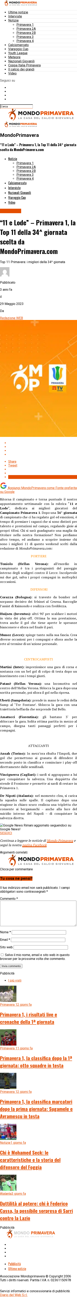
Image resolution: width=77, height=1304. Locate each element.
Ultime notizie (18, 12)
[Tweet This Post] (42, 447)
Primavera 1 (25, 25)
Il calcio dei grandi (21, 69)
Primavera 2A (26, 29)
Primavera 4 (25, 41)
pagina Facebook (34, 845)
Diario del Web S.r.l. (14, 1295)
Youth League (18, 53)
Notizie (13, 20)
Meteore (14, 57)
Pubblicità (14, 1263)
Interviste (15, 16)
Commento (9, 899)
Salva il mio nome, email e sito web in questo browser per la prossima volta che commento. (35, 957)
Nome (5, 932)
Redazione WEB (11, 318)
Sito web (6, 947)
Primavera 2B (26, 33)
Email (5, 940)
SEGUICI (6, 833)
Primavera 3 (25, 37)
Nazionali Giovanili (21, 61)
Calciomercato (18, 45)
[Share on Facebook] (42, 443)
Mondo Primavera (60, 840)
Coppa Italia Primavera (24, 65)
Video (12, 73)
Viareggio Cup (18, 49)
